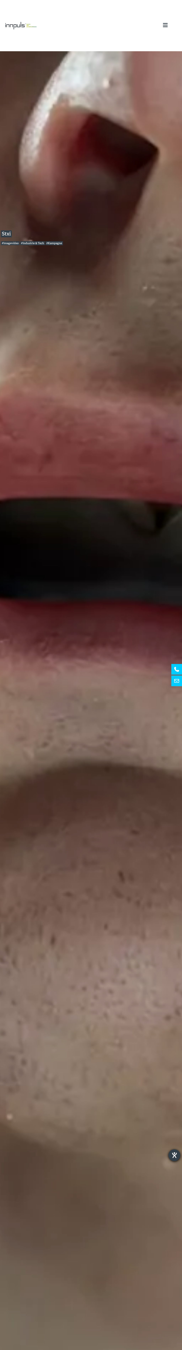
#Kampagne (54, 243)
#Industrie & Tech (32, 243)
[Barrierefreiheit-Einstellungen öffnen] (174, 1155)
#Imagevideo (10, 243)
